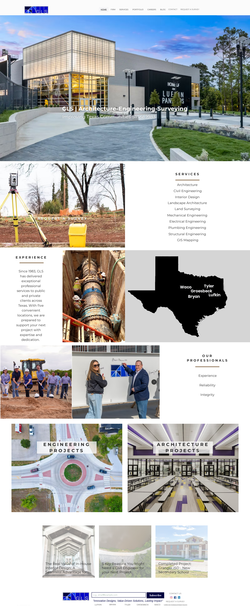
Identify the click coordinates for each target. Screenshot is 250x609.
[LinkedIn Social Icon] (179, 597)
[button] (123, 9)
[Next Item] (154, 382)
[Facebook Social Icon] (175, 597)
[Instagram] (171, 597)
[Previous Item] (6, 382)
